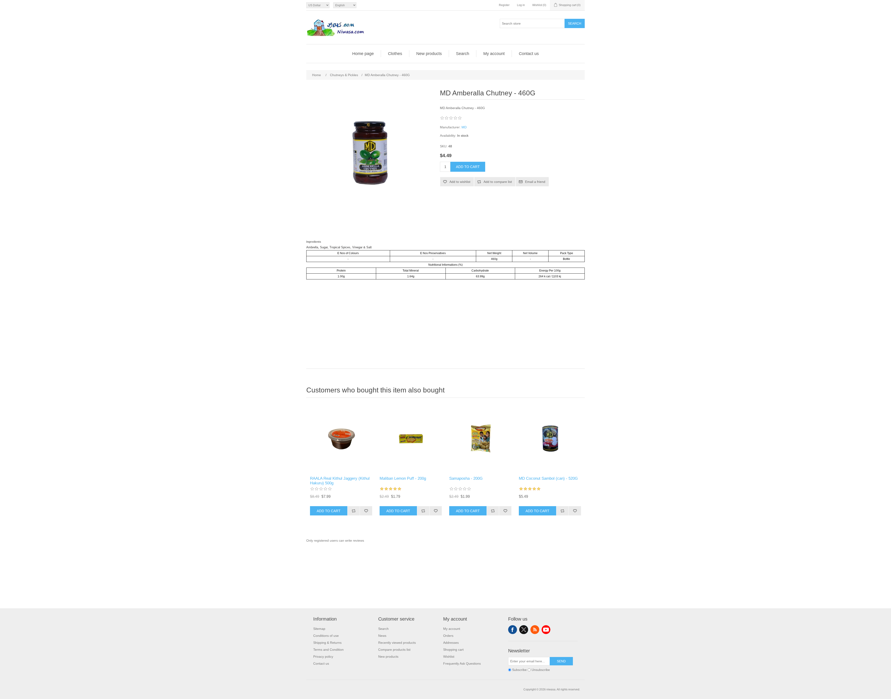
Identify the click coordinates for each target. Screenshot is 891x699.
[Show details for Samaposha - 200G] (480, 438)
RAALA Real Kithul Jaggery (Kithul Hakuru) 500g (340, 480)
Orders (448, 636)
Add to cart (468, 167)
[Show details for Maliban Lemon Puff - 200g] (410, 438)
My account (494, 53)
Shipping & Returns (327, 642)
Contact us (529, 53)
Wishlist (448, 656)
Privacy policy (323, 656)
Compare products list (394, 649)
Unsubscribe (541, 670)
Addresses (451, 642)
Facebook (512, 629)
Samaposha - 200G (466, 478)
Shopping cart (453, 649)
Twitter (523, 629)
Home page (363, 53)
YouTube (546, 629)
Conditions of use (326, 636)
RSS (534, 629)
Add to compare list (498, 182)
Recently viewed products (397, 642)
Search (574, 23)
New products (429, 53)
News (382, 636)
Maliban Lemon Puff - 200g (403, 478)
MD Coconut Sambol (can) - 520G (548, 478)
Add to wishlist (459, 182)
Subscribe (519, 670)
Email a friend (535, 182)
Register (504, 5)
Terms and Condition (328, 649)
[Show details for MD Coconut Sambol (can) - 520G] (550, 438)
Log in (521, 5)
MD (464, 127)
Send (561, 661)
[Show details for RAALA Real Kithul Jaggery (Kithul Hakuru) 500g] (341, 438)
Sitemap (319, 629)
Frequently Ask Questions (462, 663)
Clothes (395, 53)
